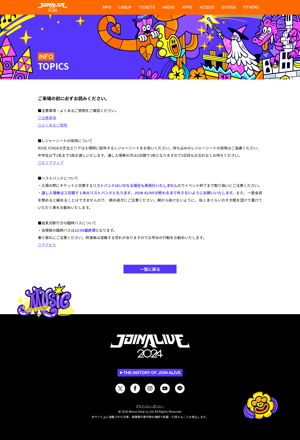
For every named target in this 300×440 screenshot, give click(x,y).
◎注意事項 (47, 117)
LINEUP (125, 7)
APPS (187, 7)
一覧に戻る (150, 269)
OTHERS (251, 7)
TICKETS (147, 7)
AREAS (168, 7)
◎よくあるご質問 (52, 125)
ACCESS (206, 7)
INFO (107, 7)
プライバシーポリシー (150, 406)
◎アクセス (47, 244)
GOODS (229, 7)
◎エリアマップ (50, 162)
